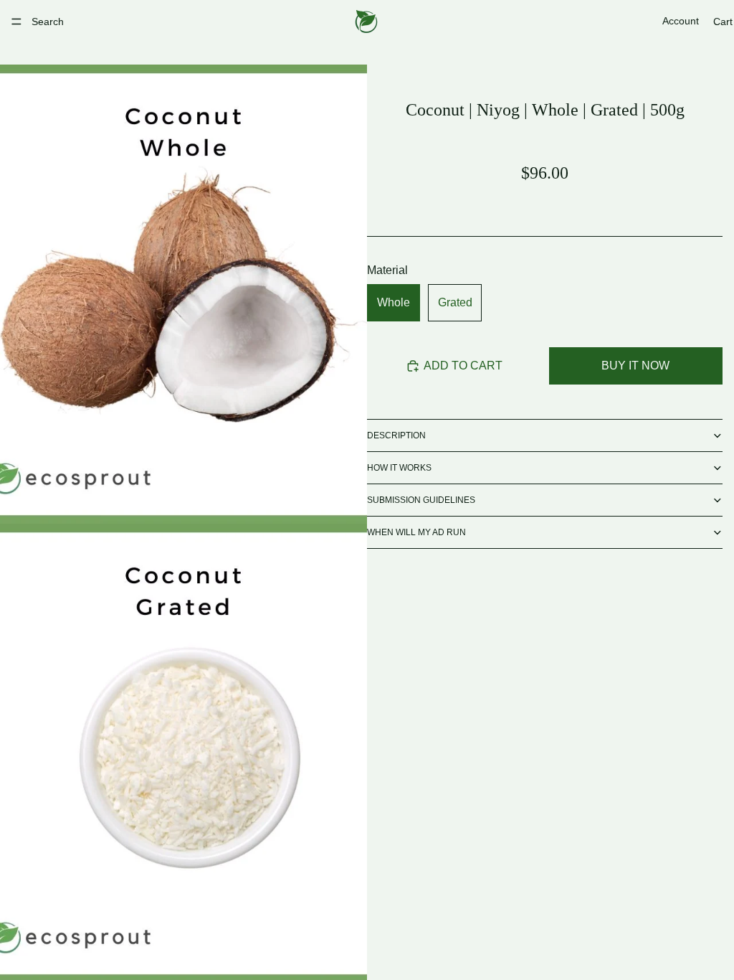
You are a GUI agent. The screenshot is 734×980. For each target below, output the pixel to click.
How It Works (399, 468)
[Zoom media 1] (183, 294)
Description (396, 435)
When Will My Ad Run (416, 532)
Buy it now (635, 365)
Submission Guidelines (421, 500)
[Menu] (16, 21)
